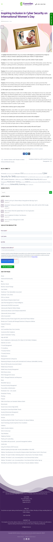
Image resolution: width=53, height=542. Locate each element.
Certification (17, 173)
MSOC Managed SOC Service (8, 374)
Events (2, 326)
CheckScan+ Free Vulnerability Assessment (11, 292)
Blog (2, 10)
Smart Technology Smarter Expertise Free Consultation (14, 423)
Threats (5, 184)
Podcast (3, 398)
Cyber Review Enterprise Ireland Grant (10, 300)
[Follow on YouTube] (29, 539)
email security (32, 176)
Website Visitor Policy (30, 536)
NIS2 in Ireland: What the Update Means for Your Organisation (19, 210)
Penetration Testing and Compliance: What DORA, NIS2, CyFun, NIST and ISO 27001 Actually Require (26, 205)
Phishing (3, 396)
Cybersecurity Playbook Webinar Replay (10, 308)
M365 (17, 179)
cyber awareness (31, 173)
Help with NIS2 (4, 337)
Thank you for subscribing (7, 439)
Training (8, 184)
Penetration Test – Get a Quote (8, 390)
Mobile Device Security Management (9, 369)
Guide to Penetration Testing (8, 334)
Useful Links (4, 444)
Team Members (4, 433)
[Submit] (50, 192)
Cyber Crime (36, 173)
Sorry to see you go (5, 431)
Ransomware (4, 404)
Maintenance (4, 356)
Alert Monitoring (9, 173)
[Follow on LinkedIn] (26, 539)
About (2, 276)
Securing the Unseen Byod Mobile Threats (11, 409)
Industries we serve (5, 342)
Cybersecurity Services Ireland (8, 313)
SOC (2, 184)
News (2, 380)
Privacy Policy (20, 536)
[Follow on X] (24, 539)
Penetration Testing (13, 182)
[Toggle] (51, 276)
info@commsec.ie (26, 527)
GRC (2, 179)
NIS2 (41, 179)
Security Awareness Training (44, 182)
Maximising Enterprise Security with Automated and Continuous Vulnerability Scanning (21, 361)
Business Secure (5, 284)
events (42, 176)
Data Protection (21, 177)
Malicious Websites (21, 179)
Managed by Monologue (26, 534)
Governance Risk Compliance (8, 332)
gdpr (48, 177)
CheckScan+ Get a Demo (7, 294)
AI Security (3, 173)
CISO (22, 173)
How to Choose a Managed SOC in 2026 (14, 219)
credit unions (26, 173)
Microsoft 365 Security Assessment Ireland (11, 364)
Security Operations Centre (7, 414)
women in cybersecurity (29, 184)
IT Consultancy (4, 348)
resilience (27, 182)
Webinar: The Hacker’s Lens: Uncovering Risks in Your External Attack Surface (19, 457)
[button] (2, 4)
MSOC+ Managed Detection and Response (11, 377)
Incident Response (9, 179)
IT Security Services (5, 353)
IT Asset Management (6, 345)
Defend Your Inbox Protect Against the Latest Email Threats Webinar (17, 318)
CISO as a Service (5, 297)
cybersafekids (40, 173)
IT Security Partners (5, 350)
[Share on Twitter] (26, 154)
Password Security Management (9, 385)
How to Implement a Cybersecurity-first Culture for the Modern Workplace (19, 340)
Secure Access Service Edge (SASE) (9, 407)
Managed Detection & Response (9, 358)
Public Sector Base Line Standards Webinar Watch (13, 401)
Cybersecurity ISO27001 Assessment (10, 305)
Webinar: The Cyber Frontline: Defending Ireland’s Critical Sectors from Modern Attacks (22, 455)
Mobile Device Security (32, 179)
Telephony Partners (5, 436)
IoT (14, 179)
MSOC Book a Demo (6, 372)
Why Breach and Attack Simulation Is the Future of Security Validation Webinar (20, 463)
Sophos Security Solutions (7, 428)
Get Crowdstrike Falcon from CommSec (10, 329)
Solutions (3, 425)
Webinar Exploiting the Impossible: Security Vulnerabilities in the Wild (17, 449)
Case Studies (4, 289)
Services (3, 417)
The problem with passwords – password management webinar (16, 441)
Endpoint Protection (6, 324)
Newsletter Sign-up (5, 382)
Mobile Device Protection (7, 366)
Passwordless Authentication (8, 388)
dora (28, 176)
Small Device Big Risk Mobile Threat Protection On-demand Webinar (17, 420)
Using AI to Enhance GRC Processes (9, 447)
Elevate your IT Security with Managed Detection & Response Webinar (18, 321)
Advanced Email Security (7, 278)
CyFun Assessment (5, 316)
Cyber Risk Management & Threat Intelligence (12, 302)
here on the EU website (37, 149)
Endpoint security (38, 176)
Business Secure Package (7, 286)
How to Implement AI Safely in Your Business (15, 215)
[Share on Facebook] (24, 154)
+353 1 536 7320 (41, 4)
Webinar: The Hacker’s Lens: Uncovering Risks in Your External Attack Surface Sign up (21, 460)
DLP (26, 176)
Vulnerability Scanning (17, 184)
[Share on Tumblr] (29, 154)
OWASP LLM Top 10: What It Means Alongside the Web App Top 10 (21, 200)
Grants (51, 176)
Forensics (45, 176)
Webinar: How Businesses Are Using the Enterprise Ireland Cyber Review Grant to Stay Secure (23, 452)
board (13, 173)
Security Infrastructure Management (9, 412)
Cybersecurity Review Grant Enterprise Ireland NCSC (13, 310)
